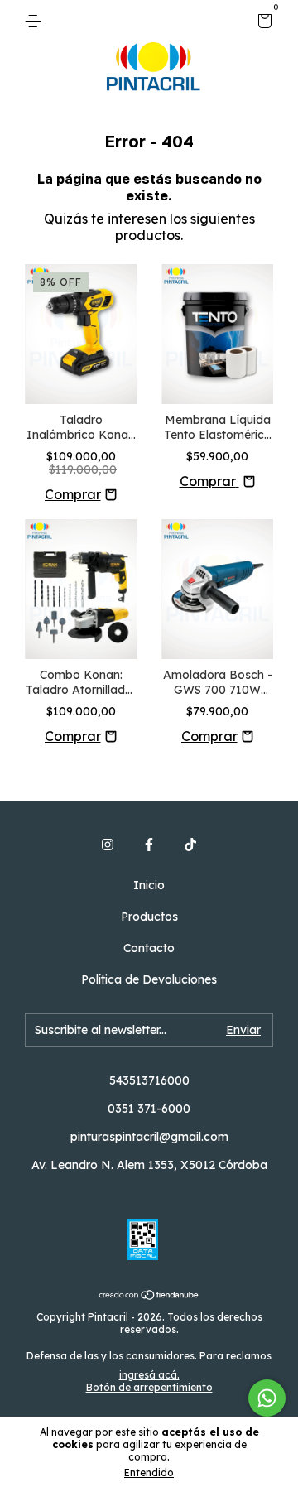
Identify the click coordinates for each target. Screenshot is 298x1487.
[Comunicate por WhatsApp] (267, 1398)
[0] (262, 23)
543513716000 (149, 1080)
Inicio (149, 885)
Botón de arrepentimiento (149, 1387)
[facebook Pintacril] (149, 844)
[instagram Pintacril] (107, 844)
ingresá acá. (149, 1375)
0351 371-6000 (149, 1108)
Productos (149, 916)
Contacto (149, 948)
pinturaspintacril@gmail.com (149, 1136)
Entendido (149, 1472)
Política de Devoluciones (149, 979)
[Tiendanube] (149, 1295)
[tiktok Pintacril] (190, 844)
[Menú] (36, 21)
